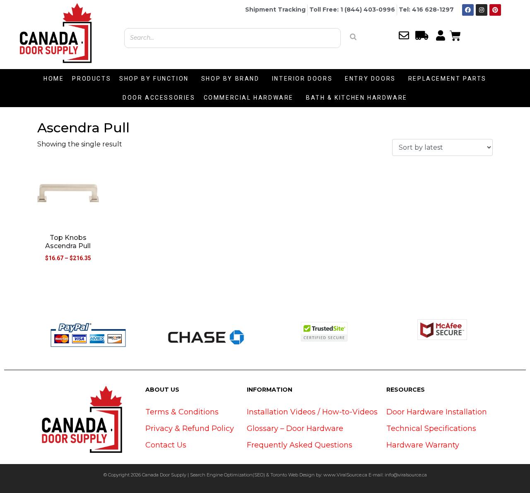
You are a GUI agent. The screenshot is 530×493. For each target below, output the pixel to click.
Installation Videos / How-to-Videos (312, 411)
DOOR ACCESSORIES (159, 97)
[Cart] (455, 34)
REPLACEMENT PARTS (447, 78)
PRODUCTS (91, 78)
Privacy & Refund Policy (189, 428)
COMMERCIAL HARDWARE (249, 97)
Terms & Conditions (182, 411)
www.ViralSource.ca (345, 475)
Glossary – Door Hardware (295, 428)
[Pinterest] (495, 10)
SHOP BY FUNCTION (154, 78)
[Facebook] (468, 10)
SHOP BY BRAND (230, 78)
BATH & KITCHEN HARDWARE (356, 97)
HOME (53, 78)
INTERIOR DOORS (302, 78)
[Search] (353, 37)
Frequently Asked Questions (299, 445)
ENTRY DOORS (370, 78)
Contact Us (165, 445)
